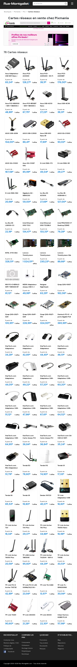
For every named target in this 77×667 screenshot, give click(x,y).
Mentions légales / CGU (11, 643)
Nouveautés (43, 646)
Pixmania (17, 12)
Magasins (61, 649)
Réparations (61, 643)
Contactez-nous (9, 640)
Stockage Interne (27, 648)
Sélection (61, 646)
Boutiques (7, 12)
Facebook (11, 651)
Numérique (25, 654)
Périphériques (26, 651)
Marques (42, 649)
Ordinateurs (25, 645)
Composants (26, 642)
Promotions (43, 640)
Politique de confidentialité (8, 647)
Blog (59, 640)
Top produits (44, 643)
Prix (24, 12)
